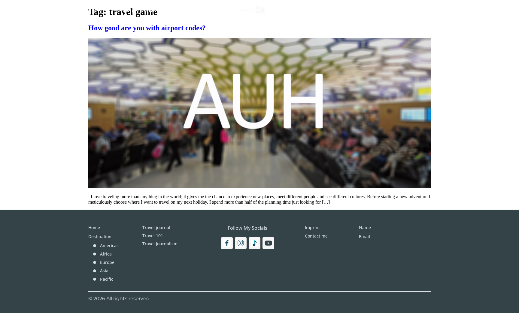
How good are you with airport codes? (147, 28)
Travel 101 (160, 10)
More (338, 10)
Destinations (295, 10)
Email (364, 236)
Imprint (373, 10)
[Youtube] (268, 243)
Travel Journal (204, 10)
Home (127, 10)
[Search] (419, 10)
